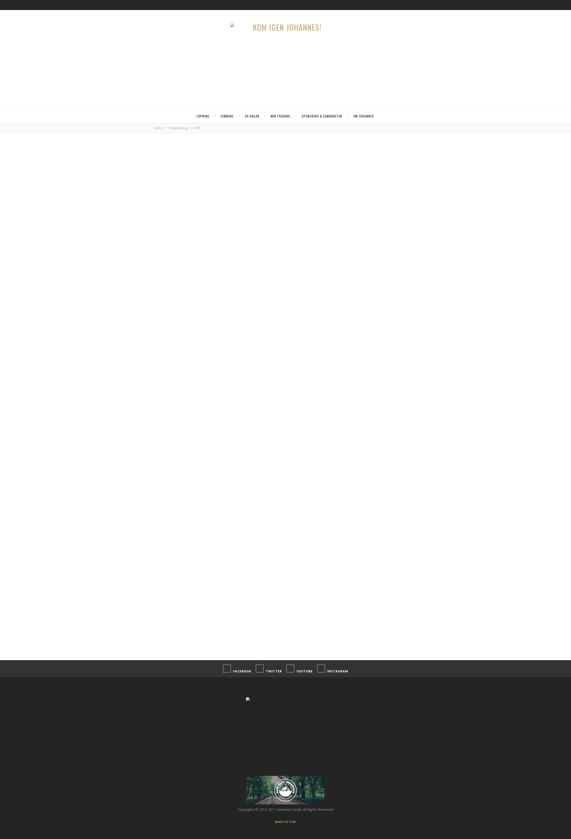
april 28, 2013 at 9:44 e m (322, 409)
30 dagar (252, 116)
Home (158, 128)
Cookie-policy (389, 427)
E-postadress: (361, 193)
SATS (262, 150)
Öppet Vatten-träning (384, 310)
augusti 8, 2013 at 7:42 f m (322, 467)
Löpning (203, 116)
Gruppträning (178, 128)
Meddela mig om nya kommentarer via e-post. (189, 621)
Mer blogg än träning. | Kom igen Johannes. (192, 388)
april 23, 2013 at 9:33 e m (322, 380)
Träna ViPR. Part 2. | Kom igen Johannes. (190, 446)
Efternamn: (358, 204)
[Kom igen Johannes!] (285, 27)
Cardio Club (376, 322)
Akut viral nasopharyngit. (386, 334)
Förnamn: (357, 199)
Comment (161, 499)
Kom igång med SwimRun (387, 285)
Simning (227, 116)
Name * (160, 564)
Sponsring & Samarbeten (322, 116)
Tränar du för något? (366, 175)
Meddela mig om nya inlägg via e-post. (183, 631)
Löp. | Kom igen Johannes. (179, 417)
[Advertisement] (248, 262)
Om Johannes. (364, 116)
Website (160, 598)
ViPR (262, 182)
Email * (159, 581)
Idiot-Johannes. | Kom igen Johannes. (187, 475)
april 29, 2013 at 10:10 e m (322, 438)
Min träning (280, 116)
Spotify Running (380, 297)
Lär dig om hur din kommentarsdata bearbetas (298, 648)
